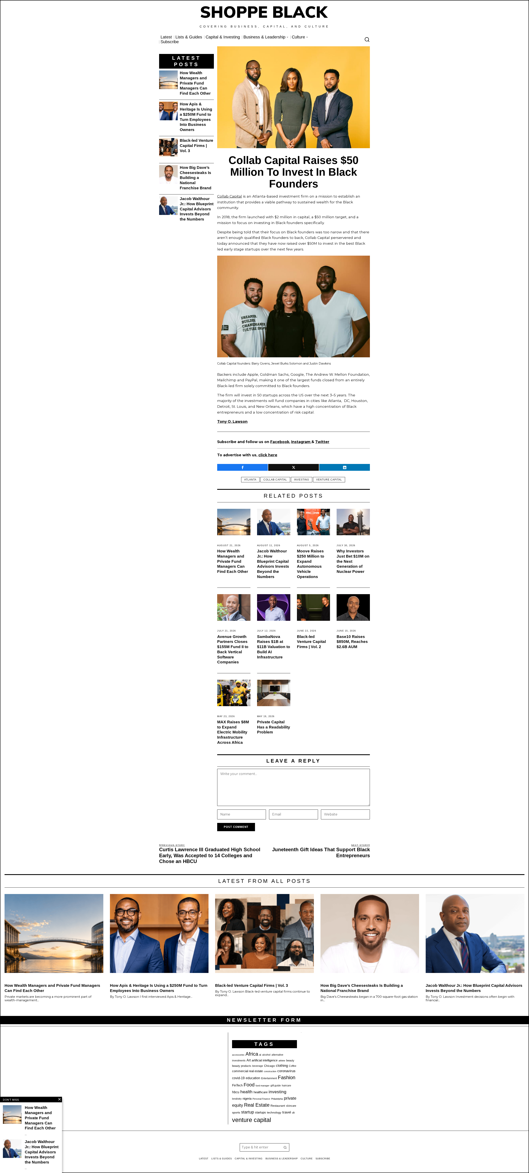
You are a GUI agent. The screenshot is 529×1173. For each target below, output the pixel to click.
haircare (286, 1085)
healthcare (261, 1092)
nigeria (247, 1098)
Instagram (301, 442)
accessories (238, 1055)
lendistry (237, 1098)
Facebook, (280, 442)
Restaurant (277, 1105)
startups (260, 1112)
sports (236, 1112)
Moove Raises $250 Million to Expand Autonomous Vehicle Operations (310, 564)
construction (270, 1071)
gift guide (275, 1085)
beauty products (241, 1065)
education (253, 1078)
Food (249, 1084)
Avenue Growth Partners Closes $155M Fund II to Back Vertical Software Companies (232, 649)
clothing (282, 1066)
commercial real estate (247, 1071)
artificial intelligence (265, 1060)
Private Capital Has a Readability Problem (273, 727)
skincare (291, 1105)
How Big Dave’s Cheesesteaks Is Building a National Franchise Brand (195, 177)
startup (247, 1112)
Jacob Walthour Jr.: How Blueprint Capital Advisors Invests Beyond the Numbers (273, 564)
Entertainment (269, 1078)
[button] (285, 1147)
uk (293, 1112)
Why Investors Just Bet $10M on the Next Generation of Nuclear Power (353, 561)
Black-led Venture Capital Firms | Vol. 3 (196, 145)
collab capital (275, 479)
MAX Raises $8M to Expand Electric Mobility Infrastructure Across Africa (233, 732)
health (246, 1091)
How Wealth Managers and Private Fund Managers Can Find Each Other (232, 561)
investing (301, 479)
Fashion (286, 1077)
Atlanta (250, 479)
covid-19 (238, 1078)
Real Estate (256, 1105)
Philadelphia (277, 1099)
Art (249, 1060)
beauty (290, 1060)
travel (286, 1112)
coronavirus (286, 1071)
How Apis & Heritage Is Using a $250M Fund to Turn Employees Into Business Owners (196, 117)
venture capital (329, 479)
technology (274, 1112)
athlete (282, 1060)
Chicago (269, 1065)
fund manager (262, 1085)
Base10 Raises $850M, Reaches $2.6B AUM (352, 641)
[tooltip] (242, 467)
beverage (257, 1066)
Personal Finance (261, 1099)
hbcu (235, 1092)
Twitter (322, 442)
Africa (251, 1054)
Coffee (292, 1066)
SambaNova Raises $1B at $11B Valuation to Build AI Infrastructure (273, 646)
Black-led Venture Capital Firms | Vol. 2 (311, 641)
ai (260, 1054)
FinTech (237, 1085)
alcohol (266, 1054)
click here (267, 455)
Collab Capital (229, 196)
